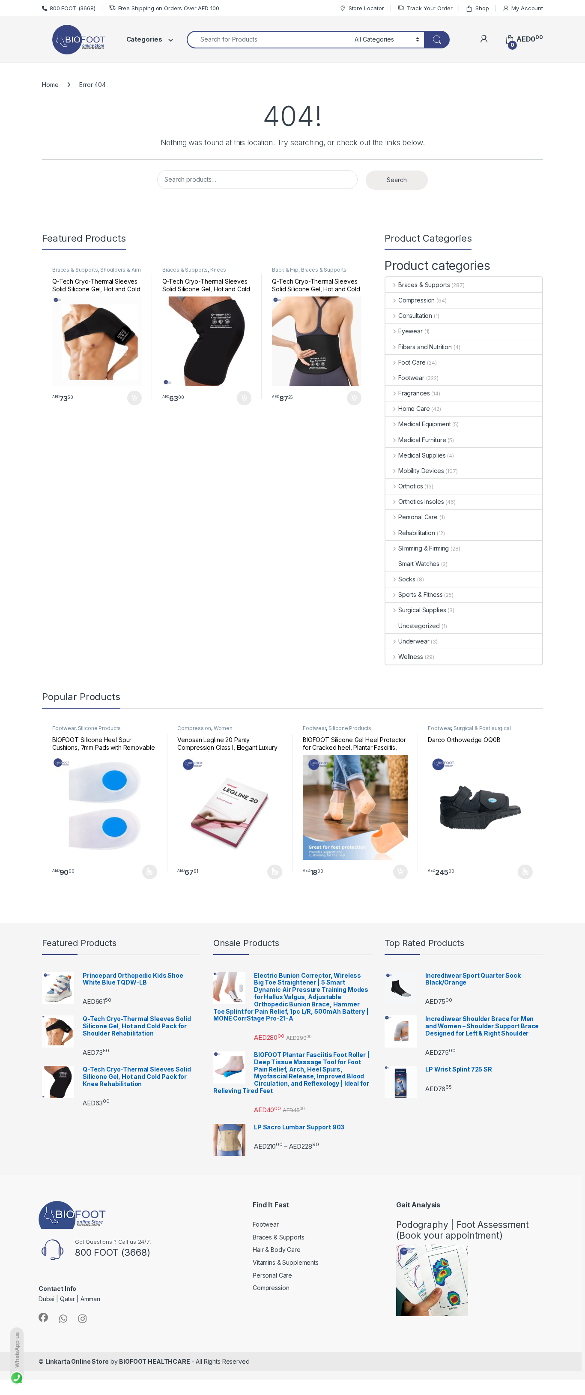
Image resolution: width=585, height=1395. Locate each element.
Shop (482, 8)
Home (50, 84)
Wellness (410, 656)
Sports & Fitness (420, 594)
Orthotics (410, 486)
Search (397, 179)
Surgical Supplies (422, 610)
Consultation (415, 315)
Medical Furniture (422, 439)
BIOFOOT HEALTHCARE (154, 1361)
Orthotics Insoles (421, 501)
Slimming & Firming (423, 548)
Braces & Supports (75, 269)
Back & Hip (285, 269)
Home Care (414, 408)
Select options (147, 872)
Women (223, 728)
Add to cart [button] (134, 398)
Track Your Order (430, 8)
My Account (527, 8)
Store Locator (366, 8)
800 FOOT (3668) (73, 8)
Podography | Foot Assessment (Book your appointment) (462, 1230)
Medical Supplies (422, 455)
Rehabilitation (416, 532)
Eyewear (410, 331)
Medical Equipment (424, 424)
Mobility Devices (421, 470)
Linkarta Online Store (77, 1361)
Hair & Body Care (277, 1249)
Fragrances (414, 393)
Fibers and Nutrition (425, 346)
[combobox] (268, 39)
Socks (406, 579)
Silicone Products (99, 728)
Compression (416, 300)
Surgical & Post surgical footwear (469, 731)
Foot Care (412, 362)
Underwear (414, 641)
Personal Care (418, 517)
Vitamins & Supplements (286, 1262)
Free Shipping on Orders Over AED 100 (168, 8)
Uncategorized (419, 625)
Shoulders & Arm (120, 269)
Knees (218, 269)
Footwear (411, 377)
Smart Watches (418, 563)
